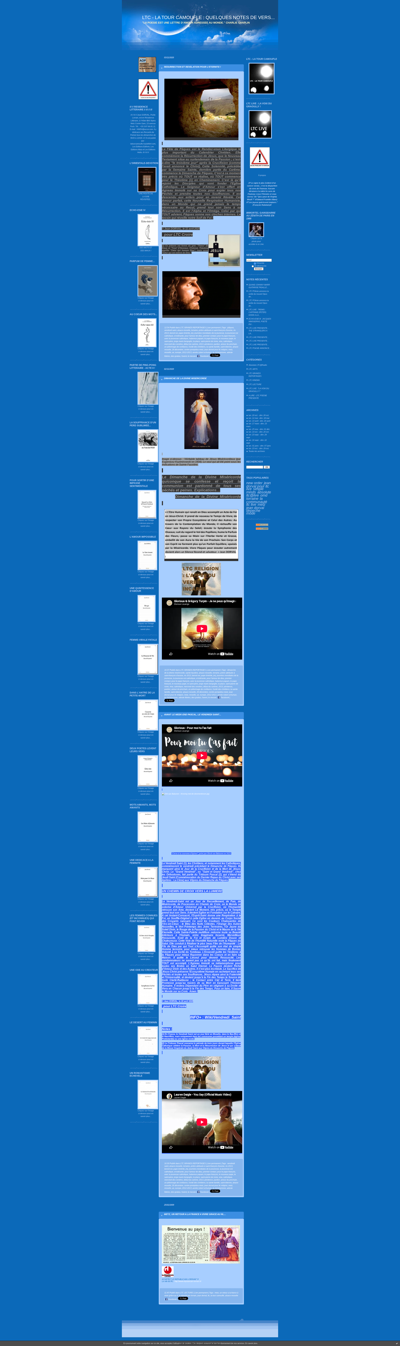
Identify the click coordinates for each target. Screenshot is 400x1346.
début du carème (191, 344)
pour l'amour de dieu (193, 336)
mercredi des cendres (173, 344)
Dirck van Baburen (215, 853)
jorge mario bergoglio (183, 341)
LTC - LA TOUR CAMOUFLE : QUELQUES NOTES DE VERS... (208, 17)
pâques (230, 328)
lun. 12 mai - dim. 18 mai (259, 418)
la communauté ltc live (256, 502)
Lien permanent (213, 328)
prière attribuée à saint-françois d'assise (215, 330)
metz (261, 504)
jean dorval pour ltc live (258, 486)
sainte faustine (192, 673)
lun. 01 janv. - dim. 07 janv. (260, 446)
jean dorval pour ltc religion (216, 350)
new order (254, 483)
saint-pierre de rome (209, 341)
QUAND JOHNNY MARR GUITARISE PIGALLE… (259, 286)
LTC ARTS (253, 369)
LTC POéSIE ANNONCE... (260, 348)
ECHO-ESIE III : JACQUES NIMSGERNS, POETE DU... (260, 321)
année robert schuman (202, 352)
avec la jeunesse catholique (176, 338)
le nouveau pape (226, 338)
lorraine (252, 499)
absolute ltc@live (258, 493)
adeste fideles (184, 697)
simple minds (255, 490)
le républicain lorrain (187, 1295)
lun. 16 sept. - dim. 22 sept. (256, 441)
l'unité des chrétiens (197, 347)
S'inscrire (260, 263)
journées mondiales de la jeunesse (209, 333)
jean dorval (255, 508)
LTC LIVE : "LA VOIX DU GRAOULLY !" (259, 389)
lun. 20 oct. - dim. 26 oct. (259, 415)
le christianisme (219, 352)
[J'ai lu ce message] (397, 1343)
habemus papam (196, 338)
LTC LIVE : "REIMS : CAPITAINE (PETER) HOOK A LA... (257, 312)
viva (220, 341)
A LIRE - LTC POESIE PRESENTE (258, 396)
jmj (192, 333)
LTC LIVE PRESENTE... (259, 337)
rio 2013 (187, 675)
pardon (217, 344)
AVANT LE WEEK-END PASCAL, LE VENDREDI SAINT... (192, 714)
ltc (209, 1295)
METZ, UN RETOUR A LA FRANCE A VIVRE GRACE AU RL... (195, 1214)
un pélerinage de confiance (176, 347)
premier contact (209, 336)
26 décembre (177, 350)
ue (173, 352)
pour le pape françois (226, 336)
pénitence (208, 344)
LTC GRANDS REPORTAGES (255, 374)
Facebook (204, 356)
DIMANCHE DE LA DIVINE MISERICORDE (185, 378)
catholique (227, 341)
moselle (167, 352)
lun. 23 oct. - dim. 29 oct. (259, 448)
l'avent (184, 356)
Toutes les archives (257, 451)
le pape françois (211, 338)
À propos (262, 175)
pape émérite (184, 333)
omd (263, 495)
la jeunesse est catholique (184, 678)
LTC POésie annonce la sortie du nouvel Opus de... (259, 294)
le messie (192, 356)
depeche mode (253, 512)
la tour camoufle (217, 1295)
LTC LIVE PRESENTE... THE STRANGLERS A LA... (259, 330)
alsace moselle (189, 692)
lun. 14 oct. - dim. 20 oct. (259, 432)
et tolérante (179, 336)
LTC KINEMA (254, 380)
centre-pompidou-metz (193, 350)
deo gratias (175, 356)
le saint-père (192, 684)
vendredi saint (170, 330)
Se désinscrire (260, 266)
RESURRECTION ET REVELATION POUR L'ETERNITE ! (192, 67)
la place (196, 341)
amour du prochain (229, 344)
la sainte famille (213, 347)
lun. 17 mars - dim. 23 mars (256, 425)
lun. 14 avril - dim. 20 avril (259, 421)
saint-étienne (226, 347)
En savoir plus (251, 1343)
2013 (201, 344)
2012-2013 (187, 352)
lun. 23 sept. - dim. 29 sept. (256, 436)
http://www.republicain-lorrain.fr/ (188, 1281)
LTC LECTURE (255, 384)
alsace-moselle (183, 330)
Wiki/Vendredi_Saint (223, 1017)
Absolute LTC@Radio (258, 365)
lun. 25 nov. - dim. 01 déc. (259, 429)
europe (178, 352)
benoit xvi (174, 333)
